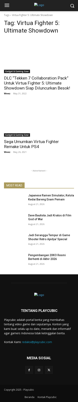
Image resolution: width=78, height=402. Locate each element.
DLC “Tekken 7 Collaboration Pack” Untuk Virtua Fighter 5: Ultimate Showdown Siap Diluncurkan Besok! (37, 83)
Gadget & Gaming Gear (17, 71)
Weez (7, 93)
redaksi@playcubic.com (37, 342)
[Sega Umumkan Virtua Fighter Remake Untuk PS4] (39, 119)
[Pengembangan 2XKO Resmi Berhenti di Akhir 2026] (14, 260)
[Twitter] (49, 370)
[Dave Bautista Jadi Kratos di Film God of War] (14, 221)
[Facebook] (29, 370)
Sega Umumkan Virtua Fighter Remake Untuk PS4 (31, 144)
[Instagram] (39, 370)
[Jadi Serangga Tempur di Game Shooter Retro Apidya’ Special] (14, 240)
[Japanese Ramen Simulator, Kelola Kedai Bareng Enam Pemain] (14, 201)
